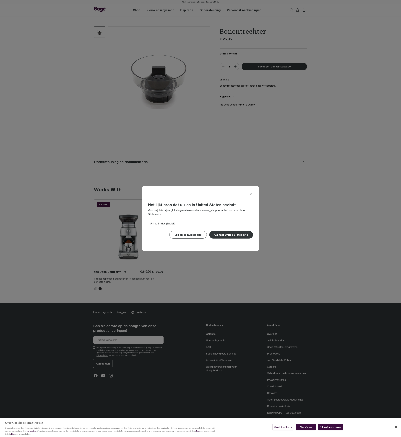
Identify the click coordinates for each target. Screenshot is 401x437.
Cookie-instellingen (283, 427)
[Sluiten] (396, 427)
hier (198, 431)
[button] (231, 235)
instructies (31, 431)
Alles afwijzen (306, 427)
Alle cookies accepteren (330, 427)
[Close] (250, 194)
